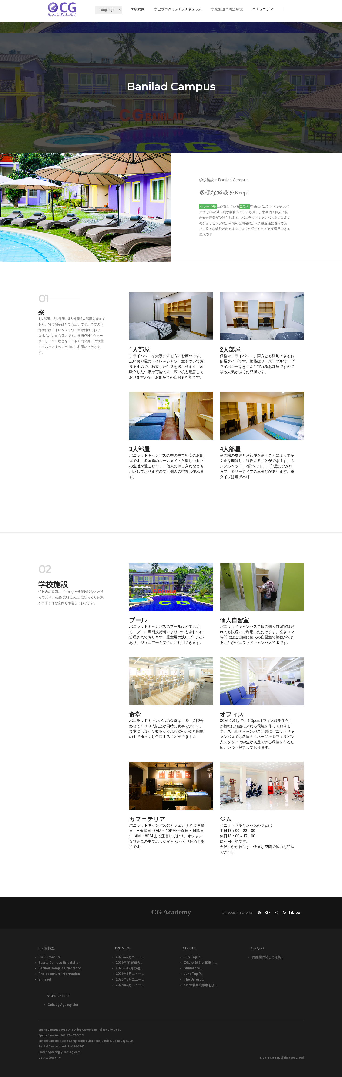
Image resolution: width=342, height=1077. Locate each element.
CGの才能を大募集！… (200, 962)
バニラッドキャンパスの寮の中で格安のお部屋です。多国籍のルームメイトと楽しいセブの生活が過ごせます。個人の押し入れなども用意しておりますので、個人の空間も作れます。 (166, 466)
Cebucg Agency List (63, 1005)
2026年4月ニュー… (130, 985)
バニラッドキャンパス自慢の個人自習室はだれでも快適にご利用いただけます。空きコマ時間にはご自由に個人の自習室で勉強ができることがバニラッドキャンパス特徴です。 (257, 634)
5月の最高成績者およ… (200, 985)
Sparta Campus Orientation (59, 962)
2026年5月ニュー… (130, 979)
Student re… (193, 968)
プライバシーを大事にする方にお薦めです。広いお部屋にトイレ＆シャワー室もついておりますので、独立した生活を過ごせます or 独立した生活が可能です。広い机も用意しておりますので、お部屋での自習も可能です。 (166, 366)
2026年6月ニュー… (130, 974)
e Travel (44, 979)
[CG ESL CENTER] (62, 9)
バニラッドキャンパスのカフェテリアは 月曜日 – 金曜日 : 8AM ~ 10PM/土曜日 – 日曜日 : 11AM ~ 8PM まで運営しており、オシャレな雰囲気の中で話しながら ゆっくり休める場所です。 (167, 836)
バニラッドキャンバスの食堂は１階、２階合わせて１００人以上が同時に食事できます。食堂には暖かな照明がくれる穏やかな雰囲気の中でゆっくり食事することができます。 (166, 728)
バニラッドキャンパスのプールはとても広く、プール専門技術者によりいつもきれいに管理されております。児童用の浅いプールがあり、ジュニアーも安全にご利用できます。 (166, 634)
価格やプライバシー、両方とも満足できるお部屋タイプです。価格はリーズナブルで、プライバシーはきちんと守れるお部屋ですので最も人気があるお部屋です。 (257, 364)
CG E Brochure (49, 957)
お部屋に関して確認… (268, 957)
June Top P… (193, 974)
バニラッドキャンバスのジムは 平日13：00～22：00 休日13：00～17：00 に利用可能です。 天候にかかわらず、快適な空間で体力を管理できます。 (257, 838)
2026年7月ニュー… (130, 957)
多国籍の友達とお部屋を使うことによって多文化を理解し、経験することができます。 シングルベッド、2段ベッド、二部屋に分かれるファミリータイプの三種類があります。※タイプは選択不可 (257, 466)
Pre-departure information (59, 974)
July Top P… (192, 957)
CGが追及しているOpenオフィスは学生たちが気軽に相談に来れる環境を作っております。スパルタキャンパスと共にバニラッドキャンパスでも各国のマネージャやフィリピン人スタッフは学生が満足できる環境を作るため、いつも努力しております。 (257, 734)
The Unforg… (194, 979)
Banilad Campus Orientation (60, 968)
